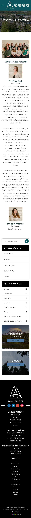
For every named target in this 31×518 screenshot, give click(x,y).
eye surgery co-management (13, 316)
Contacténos (15, 364)
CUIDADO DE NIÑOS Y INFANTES (15, 438)
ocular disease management (12, 321)
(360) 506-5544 (18, 453)
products (6, 312)
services (6, 289)
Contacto (6, 276)
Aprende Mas (15, 340)
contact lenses (8, 293)
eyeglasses (7, 298)
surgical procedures (10, 307)
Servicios (6, 259)
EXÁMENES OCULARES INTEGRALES (15, 433)
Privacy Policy (19, 509)
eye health (7, 303)
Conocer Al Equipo (9, 265)
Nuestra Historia (9, 254)
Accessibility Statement (9, 509)
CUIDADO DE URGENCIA (16, 435)
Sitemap (26, 509)
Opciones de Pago (9, 271)
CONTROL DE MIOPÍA (15, 441)
